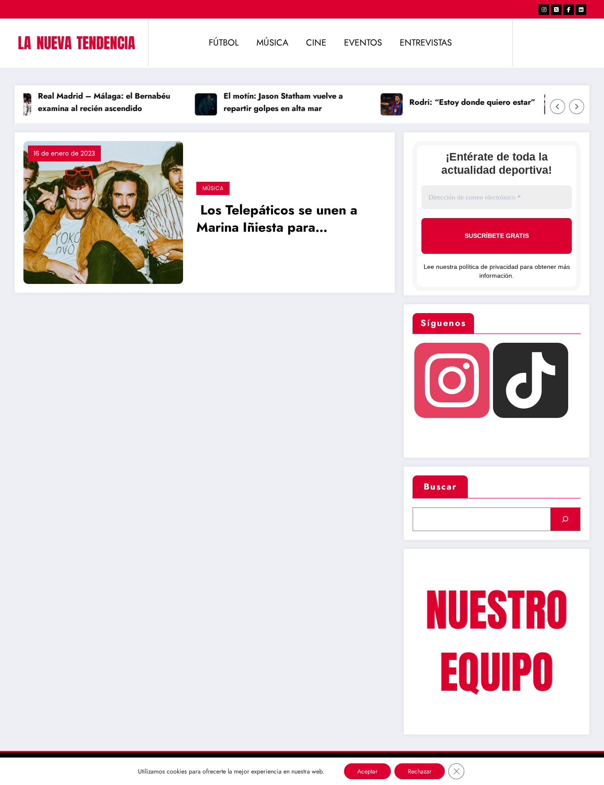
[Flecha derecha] (577, 107)
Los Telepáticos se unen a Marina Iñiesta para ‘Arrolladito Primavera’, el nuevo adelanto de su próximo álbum (276, 219)
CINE (316, 42)
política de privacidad (488, 266)
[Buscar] (565, 519)
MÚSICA (272, 42)
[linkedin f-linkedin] (581, 9)
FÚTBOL (224, 42)
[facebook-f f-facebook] (568, 9)
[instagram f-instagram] (544, 9)
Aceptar (367, 771)
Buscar (440, 486)
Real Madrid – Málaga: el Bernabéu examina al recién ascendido (97, 102)
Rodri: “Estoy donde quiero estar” (466, 102)
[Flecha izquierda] (557, 107)
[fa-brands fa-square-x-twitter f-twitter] (556, 9)
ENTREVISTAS (426, 42)
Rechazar (420, 771)
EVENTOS (363, 42)
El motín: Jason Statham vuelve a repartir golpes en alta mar (276, 102)
